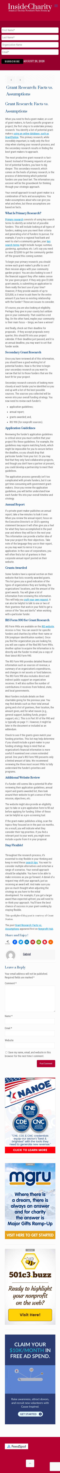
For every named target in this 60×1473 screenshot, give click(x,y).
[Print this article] (38, 942)
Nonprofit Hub (45, 928)
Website (9, 1040)
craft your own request (36, 599)
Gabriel (27, 954)
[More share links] (50, 942)
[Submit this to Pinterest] (32, 942)
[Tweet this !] (20, 942)
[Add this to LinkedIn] (26, 942)
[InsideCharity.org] (30, 5)
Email (8, 1028)
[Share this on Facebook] (15, 942)
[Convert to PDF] (44, 942)
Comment (11, 983)
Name (9, 1016)
